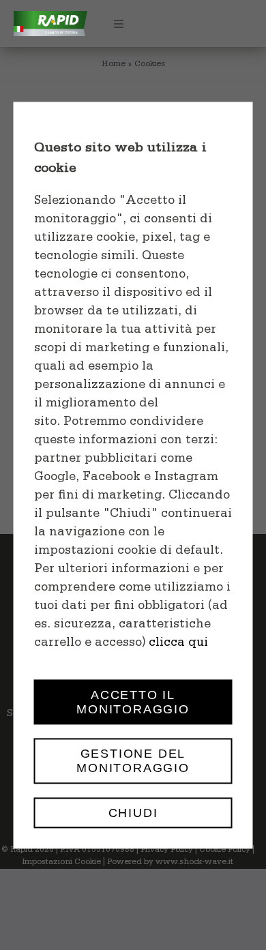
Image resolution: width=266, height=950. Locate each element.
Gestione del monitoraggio (133, 761)
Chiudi (133, 812)
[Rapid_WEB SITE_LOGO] (50, 17)
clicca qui (178, 644)
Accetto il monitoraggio (133, 701)
